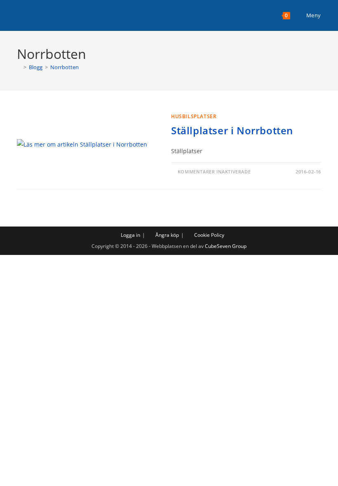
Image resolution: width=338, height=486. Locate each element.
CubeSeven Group (225, 246)
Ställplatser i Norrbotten (232, 130)
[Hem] (19, 67)
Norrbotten (64, 67)
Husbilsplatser (193, 116)
